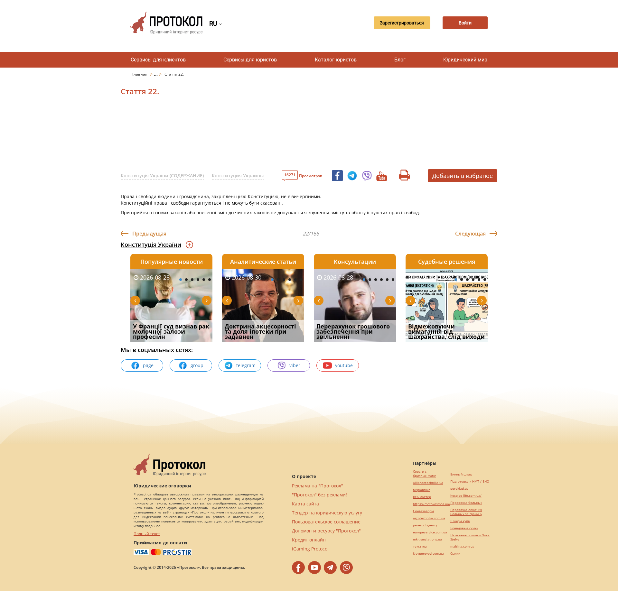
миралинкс (421, 490)
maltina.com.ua (462, 546)
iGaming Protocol (310, 549)
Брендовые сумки (464, 528)
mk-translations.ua (427, 539)
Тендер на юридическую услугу (327, 513)
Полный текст (147, 533)
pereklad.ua (459, 488)
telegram (246, 365)
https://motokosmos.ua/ (431, 504)
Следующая (470, 233)
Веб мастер (422, 497)
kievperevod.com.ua (428, 553)
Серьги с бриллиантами (424, 473)
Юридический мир (465, 60)
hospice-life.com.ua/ (466, 496)
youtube (344, 365)
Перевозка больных (466, 503)
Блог (400, 60)
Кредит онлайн (309, 540)
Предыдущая (149, 233)
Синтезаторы (423, 511)
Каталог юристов (336, 60)
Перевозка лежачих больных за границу (466, 512)
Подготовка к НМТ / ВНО (469, 481)
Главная (140, 74)
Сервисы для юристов (250, 60)
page (148, 365)
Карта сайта (305, 504)
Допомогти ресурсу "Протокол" (326, 531)
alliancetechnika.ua (428, 483)
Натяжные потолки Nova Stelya (470, 537)
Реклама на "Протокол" (317, 486)
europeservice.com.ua (430, 532)
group (197, 365)
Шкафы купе (460, 521)
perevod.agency (425, 525)
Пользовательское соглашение (326, 522)
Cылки (455, 553)
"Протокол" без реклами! (319, 495)
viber (294, 365)
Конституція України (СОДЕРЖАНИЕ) (162, 175)
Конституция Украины (238, 175)
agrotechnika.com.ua (429, 518)
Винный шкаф (461, 474)
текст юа (420, 546)
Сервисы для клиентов (158, 60)
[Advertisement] (275, 135)
